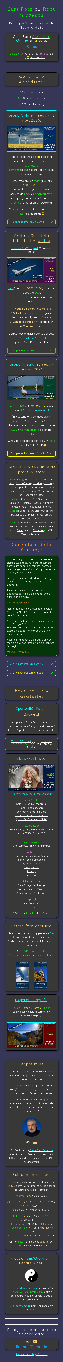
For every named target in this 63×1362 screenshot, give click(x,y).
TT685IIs (46, 1216)
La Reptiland (31, 907)
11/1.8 (28, 1202)
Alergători (22, 479)
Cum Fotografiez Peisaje (31, 885)
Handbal (37, 483)
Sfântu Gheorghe (44, 510)
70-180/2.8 (43, 1209)
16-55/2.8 (37, 1202)
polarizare (21, 1223)
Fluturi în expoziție (31, 903)
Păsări (29, 510)
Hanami (49, 502)
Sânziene (37, 518)
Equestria (14, 502)
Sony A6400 (16, 829)
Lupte (20, 487)
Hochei (48, 483)
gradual (49, 1223)
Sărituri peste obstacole (31, 859)
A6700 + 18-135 (34, 1245)
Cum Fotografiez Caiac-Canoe (31, 855)
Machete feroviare (20, 526)
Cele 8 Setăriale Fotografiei (31, 803)
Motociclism (31, 487)
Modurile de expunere (31, 807)
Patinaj (13, 491)
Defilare (26, 502)
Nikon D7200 (46, 829)
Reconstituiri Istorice (40, 506)
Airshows (26, 499)
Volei (41, 491)
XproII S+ (37, 1220)
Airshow (31, 875)
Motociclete (39, 522)
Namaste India (18, 506)
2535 (36, 1227)
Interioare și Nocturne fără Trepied (31, 889)
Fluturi (51, 526)
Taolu (21, 494)
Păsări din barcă (31, 863)
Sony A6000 (31, 829)
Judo (12, 487)
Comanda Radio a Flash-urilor (31, 815)
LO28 (31, 1231)
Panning (31, 871)
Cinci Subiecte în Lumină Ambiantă (31, 845)
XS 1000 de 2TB (46, 1235)
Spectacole (44, 499)
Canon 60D (39, 833)
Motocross (46, 487)
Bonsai (52, 522)
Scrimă (32, 491)
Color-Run (46, 479)
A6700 (43, 1195)
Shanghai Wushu (34, 494)
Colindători (25, 518)
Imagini (32, 514)
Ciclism (34, 479)
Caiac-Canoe (23, 483)
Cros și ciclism (31, 867)
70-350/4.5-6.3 (33, 1206)
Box (11, 483)
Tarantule (38, 530)
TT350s (35, 1216)
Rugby (22, 491)
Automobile (24, 522)
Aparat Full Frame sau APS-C (31, 819)
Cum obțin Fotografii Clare (31, 811)
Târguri (47, 514)
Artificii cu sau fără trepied (31, 893)
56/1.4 (24, 1209)
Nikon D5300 (24, 833)
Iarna (39, 514)
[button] (28, 47)
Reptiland (36, 534)
